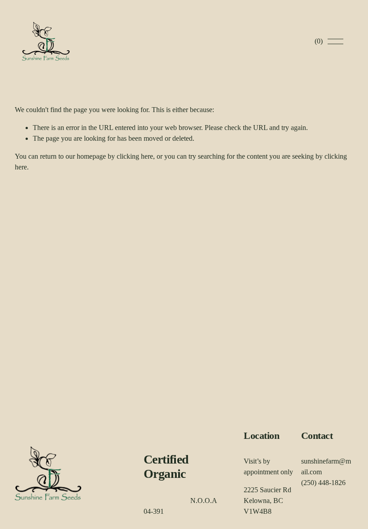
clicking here (135, 156)
